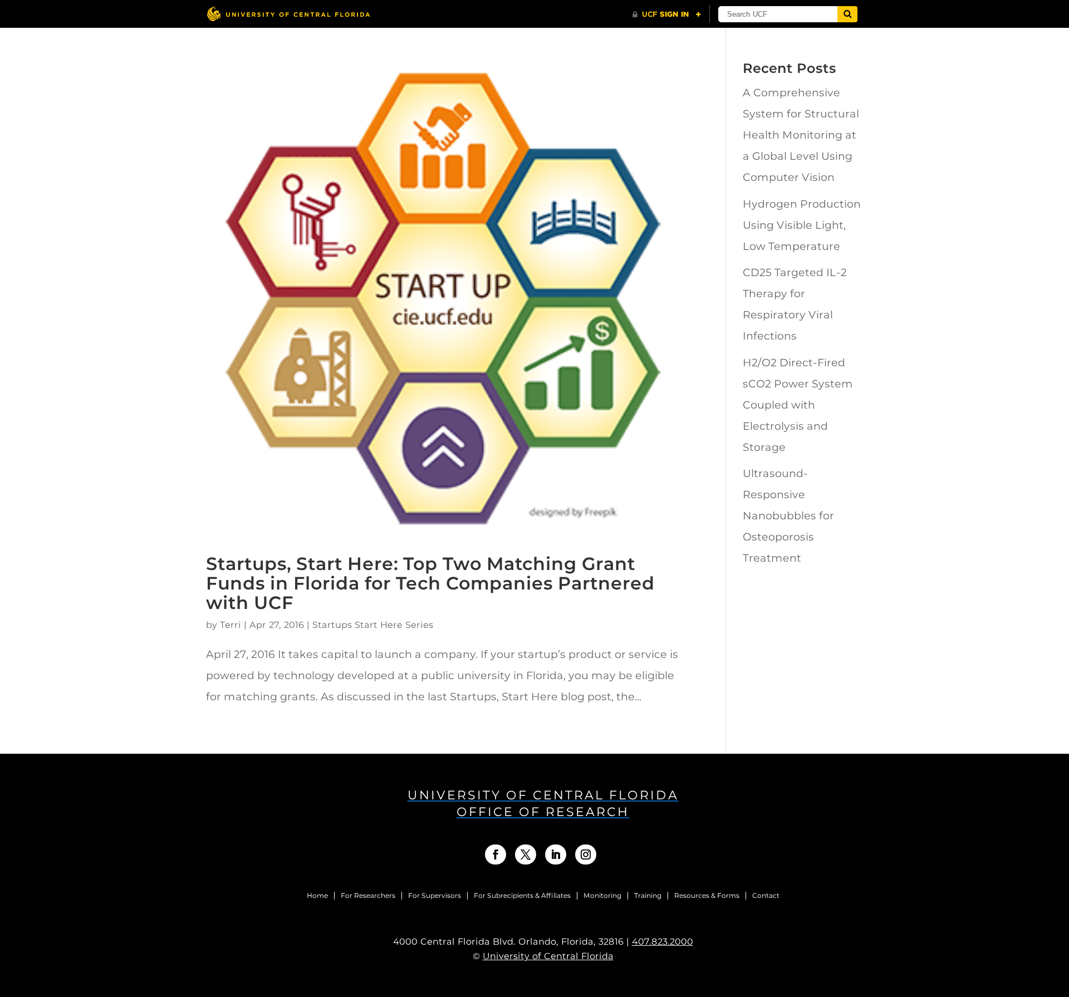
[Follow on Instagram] (585, 854)
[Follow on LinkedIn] (555, 854)
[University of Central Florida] (288, 13)
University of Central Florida (548, 956)
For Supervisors (434, 896)
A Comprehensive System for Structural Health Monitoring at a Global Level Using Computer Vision (801, 135)
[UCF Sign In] (667, 14)
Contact (765, 896)
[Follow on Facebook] (495, 854)
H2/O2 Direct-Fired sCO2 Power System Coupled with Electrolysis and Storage (798, 405)
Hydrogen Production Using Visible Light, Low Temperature (802, 225)
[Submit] (847, 14)
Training (647, 896)
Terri (230, 625)
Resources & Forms (706, 896)
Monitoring (602, 896)
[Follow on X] (525, 854)
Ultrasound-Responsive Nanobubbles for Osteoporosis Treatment (788, 515)
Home (317, 896)
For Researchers (368, 896)
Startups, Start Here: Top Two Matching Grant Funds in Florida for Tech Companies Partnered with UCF (430, 583)
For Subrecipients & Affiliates (522, 896)
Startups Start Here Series (372, 625)
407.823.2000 (662, 941)
